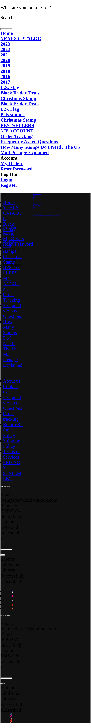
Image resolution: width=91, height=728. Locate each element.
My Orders (11, 163)
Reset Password (16, 168)
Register (8, 185)
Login (6, 179)
